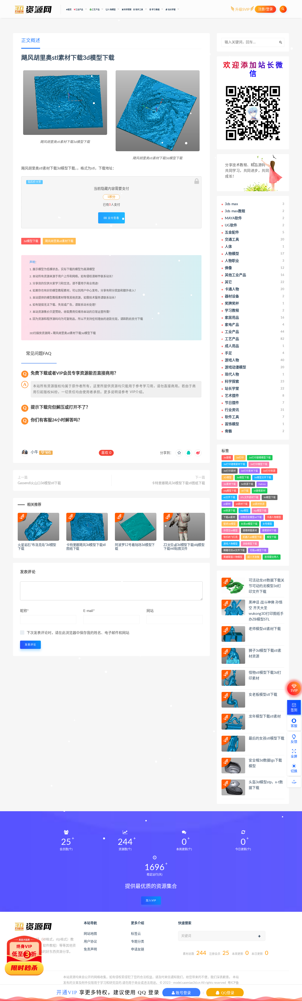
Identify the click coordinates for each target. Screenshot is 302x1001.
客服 (294, 726)
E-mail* (89, 611)
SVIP (294, 690)
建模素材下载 (269, 530)
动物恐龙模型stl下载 (251, 517)
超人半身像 (253, 557)
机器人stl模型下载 (252, 537)
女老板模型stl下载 (263, 694)
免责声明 (90, 949)
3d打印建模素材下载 (234, 464)
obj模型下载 (229, 491)
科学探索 (127, 10)
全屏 (294, 756)
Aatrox (262, 484)
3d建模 (227, 457)
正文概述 (30, 40)
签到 (294, 710)
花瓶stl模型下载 (258, 550)
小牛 (34, 452)
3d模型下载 (98, 58)
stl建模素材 (259, 491)
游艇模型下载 (250, 544)
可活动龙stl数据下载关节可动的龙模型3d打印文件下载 (266, 586)
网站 (150, 611)
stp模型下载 (260, 510)
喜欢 (106, 453)
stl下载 (244, 491)
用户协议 (90, 941)
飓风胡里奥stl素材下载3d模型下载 (74, 333)
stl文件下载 (229, 497)
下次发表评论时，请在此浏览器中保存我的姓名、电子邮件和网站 (78, 633)
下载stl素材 (229, 517)
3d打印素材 (229, 471)
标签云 (136, 933)
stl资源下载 (229, 510)
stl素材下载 (241, 504)
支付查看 (113, 218)
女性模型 (267, 524)
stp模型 (244, 510)
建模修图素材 (250, 530)
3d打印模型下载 (258, 464)
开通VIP (66, 992)
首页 (69, 10)
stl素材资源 (258, 504)
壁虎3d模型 (229, 524)
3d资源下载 (247, 484)
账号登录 (183, 993)
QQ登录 (227, 993)
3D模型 (227, 477)
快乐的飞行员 (230, 537)
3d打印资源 (269, 471)
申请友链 (137, 949)
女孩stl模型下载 (249, 524)
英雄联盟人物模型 (232, 557)
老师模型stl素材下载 (265, 629)
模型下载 (271, 537)
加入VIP (151, 900)
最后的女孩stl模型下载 (266, 738)
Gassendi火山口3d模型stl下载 (39, 483)
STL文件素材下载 (249, 497)
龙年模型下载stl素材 (265, 716)
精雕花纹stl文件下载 (234, 550)
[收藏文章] (179, 452)
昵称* (24, 611)
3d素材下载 (229, 484)
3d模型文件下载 (262, 477)
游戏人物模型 (230, 544)
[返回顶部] (294, 782)
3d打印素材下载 (249, 471)
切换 (294, 771)
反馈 (294, 742)
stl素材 (227, 504)
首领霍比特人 (271, 557)
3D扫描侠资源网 (39, 333)
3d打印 (240, 457)
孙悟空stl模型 (230, 530)
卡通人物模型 (274, 517)
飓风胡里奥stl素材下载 (52, 58)
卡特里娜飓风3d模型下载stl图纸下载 (178, 483)
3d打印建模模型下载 (260, 457)
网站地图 (90, 933)
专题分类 (137, 941)
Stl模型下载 (270, 497)
